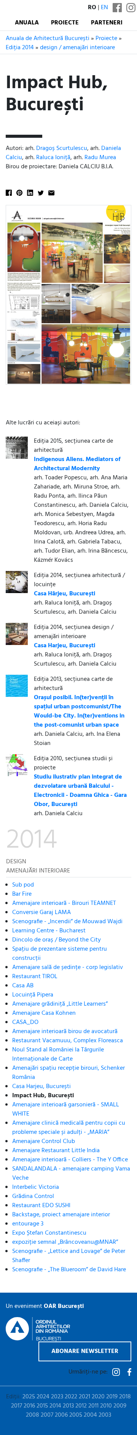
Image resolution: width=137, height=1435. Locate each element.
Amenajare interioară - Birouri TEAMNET (64, 903)
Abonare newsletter (84, 1351)
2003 (105, 1415)
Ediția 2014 (20, 48)
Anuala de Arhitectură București (47, 39)
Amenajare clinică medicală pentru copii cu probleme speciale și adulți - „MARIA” (68, 1127)
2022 (71, 1397)
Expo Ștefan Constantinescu (49, 1233)
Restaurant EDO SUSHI (41, 1206)
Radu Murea (100, 158)
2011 (93, 1406)
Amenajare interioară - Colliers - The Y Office (70, 1160)
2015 (42, 1406)
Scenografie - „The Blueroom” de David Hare (69, 1270)
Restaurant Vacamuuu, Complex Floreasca (67, 1041)
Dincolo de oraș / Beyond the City (56, 940)
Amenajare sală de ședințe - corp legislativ (67, 967)
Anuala (27, 23)
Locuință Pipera (32, 995)
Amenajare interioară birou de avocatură (65, 1032)
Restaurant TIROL (34, 977)
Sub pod (23, 885)
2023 (57, 1397)
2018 (125, 1397)
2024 (43, 1397)
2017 (16, 1406)
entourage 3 (27, 1224)
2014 (55, 1406)
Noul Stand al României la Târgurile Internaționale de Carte (58, 1054)
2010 (106, 1406)
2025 (28, 1397)
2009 (119, 1406)
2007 (47, 1415)
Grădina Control (33, 1196)
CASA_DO (25, 1022)
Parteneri (107, 23)
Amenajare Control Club (43, 1141)
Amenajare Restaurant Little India (56, 1151)
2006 (61, 1415)
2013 (68, 1406)
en (104, 8)
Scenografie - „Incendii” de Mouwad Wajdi (67, 922)
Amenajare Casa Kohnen (44, 1013)
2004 (90, 1415)
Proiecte (65, 23)
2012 (81, 1406)
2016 (29, 1406)
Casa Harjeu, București (41, 1087)
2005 (75, 1415)
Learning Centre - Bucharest (49, 931)
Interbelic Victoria (35, 1187)
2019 (112, 1397)
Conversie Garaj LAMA (41, 912)
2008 (32, 1415)
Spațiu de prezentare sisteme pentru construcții (59, 953)
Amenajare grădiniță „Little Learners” (60, 1004)
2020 (98, 1397)
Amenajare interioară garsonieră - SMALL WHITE (65, 1109)
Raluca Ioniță (53, 158)
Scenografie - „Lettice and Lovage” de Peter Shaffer (68, 1256)
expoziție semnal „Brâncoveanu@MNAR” (65, 1242)
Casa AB (22, 986)
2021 (84, 1397)
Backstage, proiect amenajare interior (61, 1215)
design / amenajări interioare (77, 48)
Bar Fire (22, 894)
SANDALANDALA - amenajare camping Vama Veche (71, 1173)
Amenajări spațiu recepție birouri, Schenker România (68, 1072)
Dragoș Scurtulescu (61, 148)
